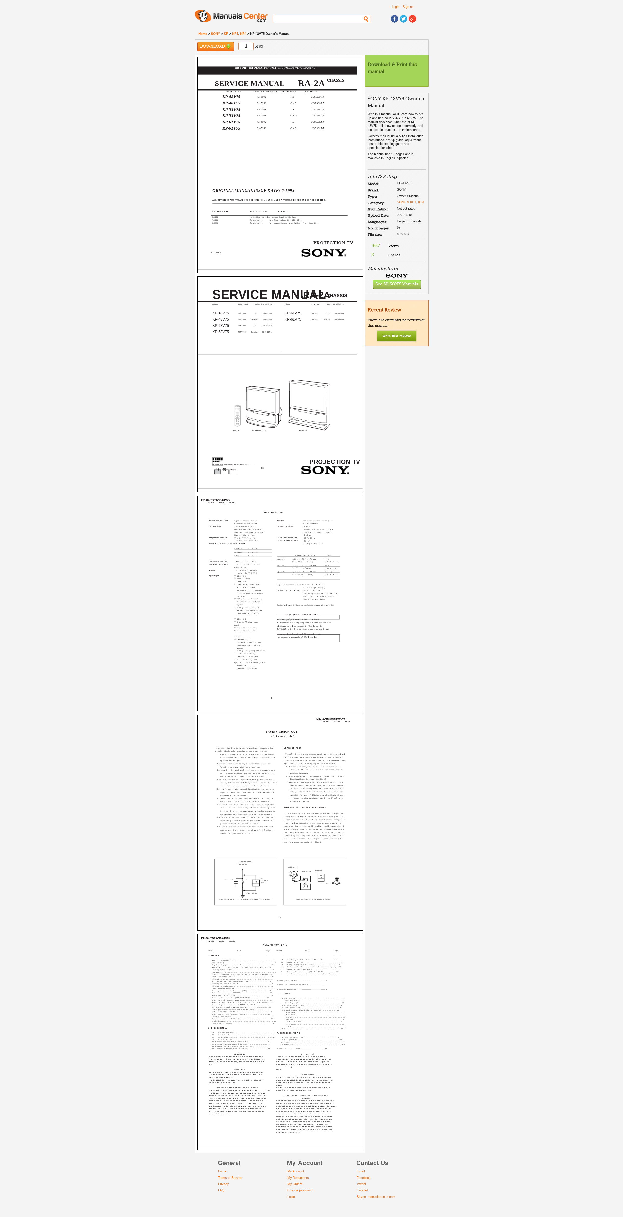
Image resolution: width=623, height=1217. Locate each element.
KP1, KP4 (239, 34)
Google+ (363, 1190)
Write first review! (396, 335)
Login (395, 7)
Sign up (408, 7)
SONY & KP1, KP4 (410, 202)
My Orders (294, 1184)
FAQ (221, 1190)
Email (361, 1171)
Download (213, 46)
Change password (299, 1190)
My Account (295, 1171)
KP (226, 34)
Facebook (364, 1178)
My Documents (298, 1178)
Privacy (223, 1184)
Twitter (361, 1184)
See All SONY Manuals (397, 284)
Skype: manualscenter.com (376, 1196)
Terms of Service (230, 1178)
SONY (215, 34)
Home (202, 34)
